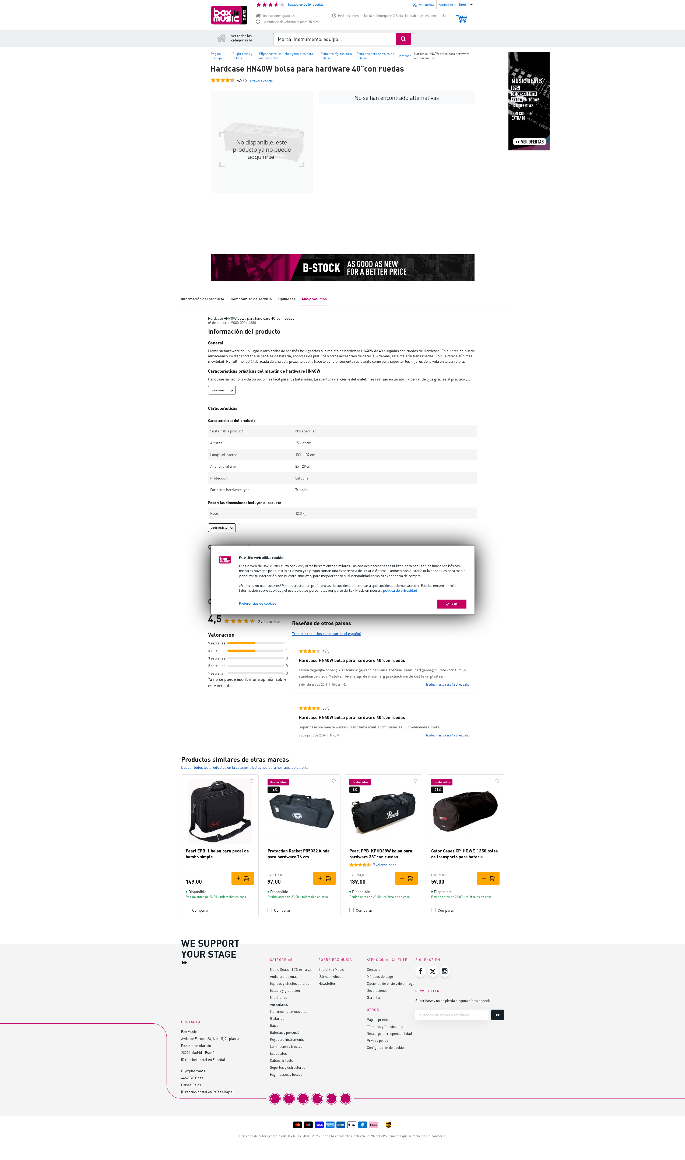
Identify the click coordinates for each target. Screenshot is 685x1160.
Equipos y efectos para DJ (289, 983)
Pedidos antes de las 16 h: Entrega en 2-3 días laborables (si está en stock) (392, 16)
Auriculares (279, 1004)
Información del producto (202, 299)
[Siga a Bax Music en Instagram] (445, 971)
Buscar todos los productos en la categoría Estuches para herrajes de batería (244, 767)
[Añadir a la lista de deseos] (252, 781)
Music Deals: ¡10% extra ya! (291, 969)
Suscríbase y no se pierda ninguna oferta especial (453, 1000)
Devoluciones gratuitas (278, 16)
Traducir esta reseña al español (448, 684)
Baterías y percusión (285, 1032)
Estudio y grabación (285, 990)
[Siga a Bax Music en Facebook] (420, 971)
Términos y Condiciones (385, 1026)
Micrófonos (278, 997)
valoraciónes (261, 80)
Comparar (200, 910)
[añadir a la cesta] (242, 878)
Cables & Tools (281, 1060)
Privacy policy (377, 1040)
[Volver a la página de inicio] (221, 37)
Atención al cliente (387, 960)
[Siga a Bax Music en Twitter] (432, 971)
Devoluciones (377, 990)
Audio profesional (283, 976)
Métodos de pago (380, 976)
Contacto (374, 969)
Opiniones (286, 299)
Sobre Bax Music (331, 969)
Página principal (379, 1019)
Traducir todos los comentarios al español (326, 633)
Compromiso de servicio (251, 299)
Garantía (373, 997)
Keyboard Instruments (287, 1039)
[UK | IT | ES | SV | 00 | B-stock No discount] (342, 267)
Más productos (314, 299)
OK (454, 604)
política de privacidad (400, 590)
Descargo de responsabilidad (389, 1033)
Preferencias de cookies (257, 603)
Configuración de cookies (386, 1047)
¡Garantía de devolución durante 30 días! (290, 22)
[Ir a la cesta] (462, 16)
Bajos (274, 1025)
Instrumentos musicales (288, 1011)
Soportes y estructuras (287, 1067)
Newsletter (326, 983)
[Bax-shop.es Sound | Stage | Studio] (229, 15)
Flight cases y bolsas (286, 1074)
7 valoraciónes (384, 864)
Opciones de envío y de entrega (390, 983)
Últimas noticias (330, 976)
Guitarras (277, 1018)
